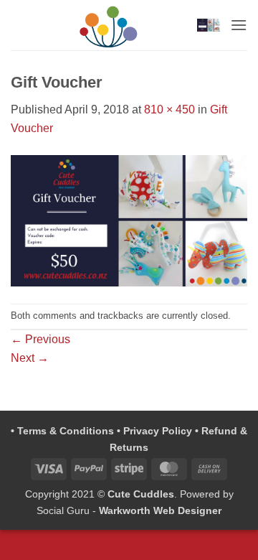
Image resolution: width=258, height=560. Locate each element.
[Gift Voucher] (129, 219)
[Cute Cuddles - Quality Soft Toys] (108, 25)
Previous (40, 339)
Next (30, 358)
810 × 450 (169, 109)
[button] (208, 25)
